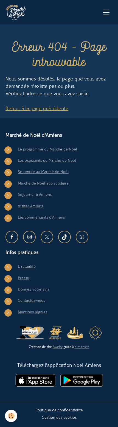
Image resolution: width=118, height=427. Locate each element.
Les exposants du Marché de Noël (47, 160)
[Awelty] (95, 332)
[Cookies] (11, 416)
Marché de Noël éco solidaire (43, 183)
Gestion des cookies (59, 417)
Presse (23, 277)
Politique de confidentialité (59, 410)
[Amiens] (55, 332)
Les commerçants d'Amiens (41, 217)
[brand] (17, 12)
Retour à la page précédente (36, 108)
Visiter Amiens (30, 205)
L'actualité (27, 266)
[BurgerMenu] (106, 12)
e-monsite (82, 347)
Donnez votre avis (33, 289)
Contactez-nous (31, 300)
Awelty (58, 347)
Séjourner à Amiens (35, 194)
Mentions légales (32, 311)
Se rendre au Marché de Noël (43, 171)
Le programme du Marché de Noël (47, 149)
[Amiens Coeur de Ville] (30, 332)
